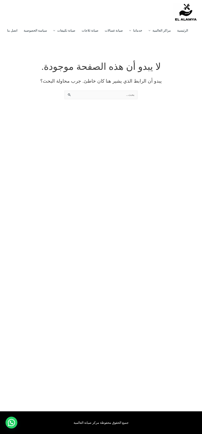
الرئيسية (182, 30)
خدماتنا (137, 30)
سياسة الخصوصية (35, 30)
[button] (11, 422)
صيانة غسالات (114, 30)
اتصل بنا (12, 30)
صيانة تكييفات (66, 30)
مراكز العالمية (161, 30)
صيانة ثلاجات (90, 30)
